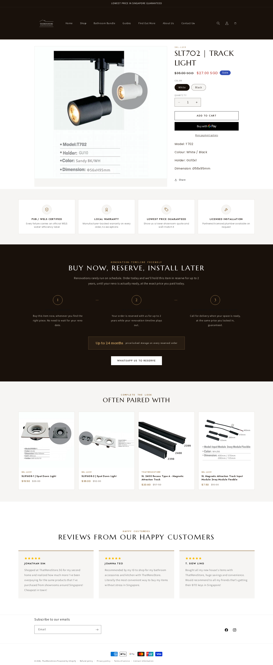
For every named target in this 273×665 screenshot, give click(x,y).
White (182, 87)
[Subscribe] (97, 629)
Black (198, 87)
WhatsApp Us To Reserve (136, 360)
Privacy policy (103, 660)
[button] (83, 23)
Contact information (143, 660)
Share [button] (182, 179)
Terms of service (122, 660)
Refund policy (86, 660)
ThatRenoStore (49, 661)
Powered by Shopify (66, 661)
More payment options (206, 135)
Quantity (181, 95)
